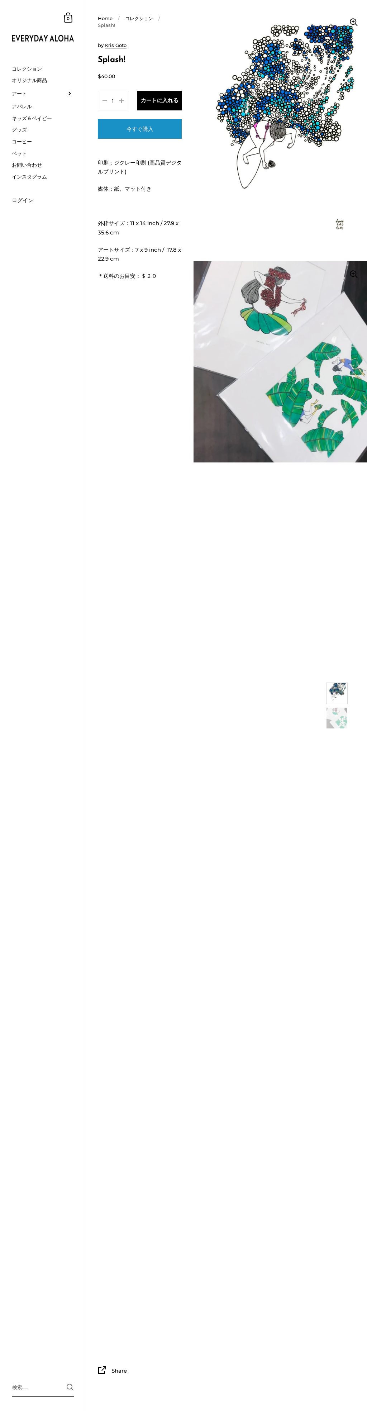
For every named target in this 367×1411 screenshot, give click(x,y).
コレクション (139, 18)
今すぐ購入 (140, 128)
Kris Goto (116, 45)
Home (105, 18)
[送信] (70, 1387)
